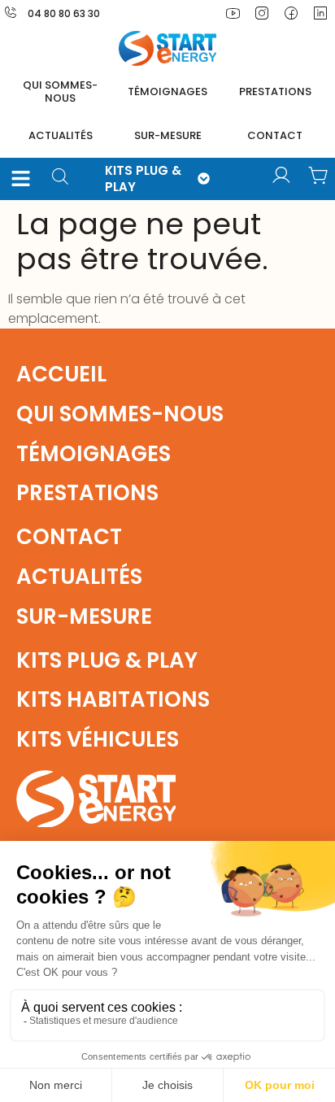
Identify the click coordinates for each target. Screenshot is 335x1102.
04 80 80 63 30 (64, 13)
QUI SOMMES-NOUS (60, 91)
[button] (21, 178)
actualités (60, 135)
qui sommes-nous (120, 414)
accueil (61, 374)
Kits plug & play (107, 660)
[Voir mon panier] (318, 175)
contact (274, 135)
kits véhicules (97, 739)
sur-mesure (168, 135)
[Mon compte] (281, 175)
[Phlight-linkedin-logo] (320, 13)
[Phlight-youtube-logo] (233, 13)
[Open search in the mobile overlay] (66, 178)
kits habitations (113, 699)
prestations (275, 91)
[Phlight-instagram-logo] (262, 13)
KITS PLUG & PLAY (143, 178)
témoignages (167, 91)
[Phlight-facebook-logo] (291, 13)
